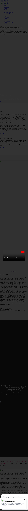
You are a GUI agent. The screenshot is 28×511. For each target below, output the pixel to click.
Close (22, 252)
